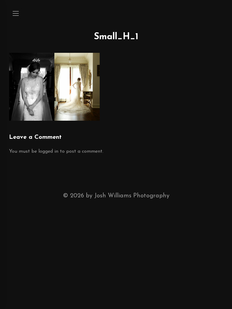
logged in (48, 151)
